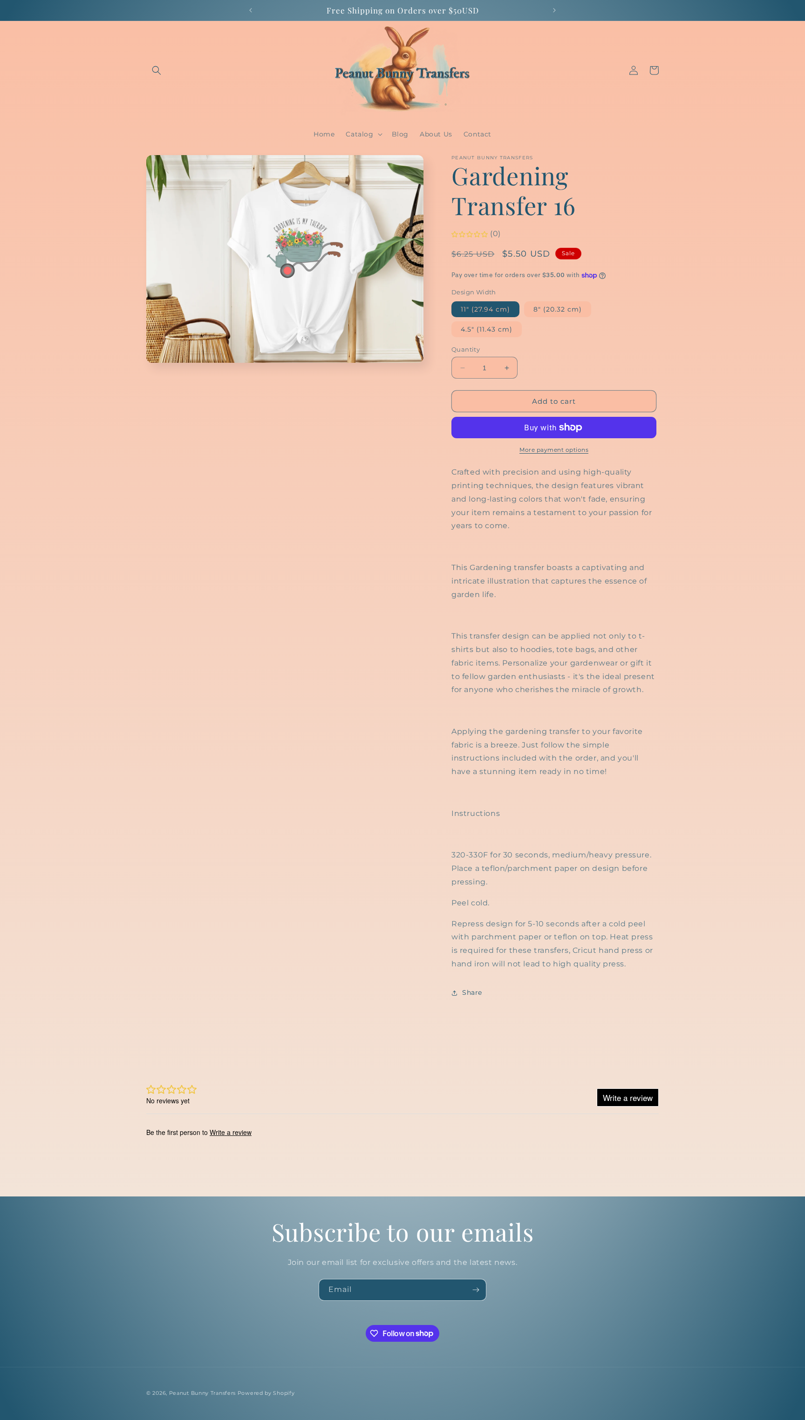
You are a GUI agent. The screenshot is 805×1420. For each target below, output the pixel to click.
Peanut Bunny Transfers (202, 1393)
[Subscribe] (475, 1290)
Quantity (465, 349)
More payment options (553, 449)
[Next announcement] (554, 10)
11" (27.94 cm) (485, 309)
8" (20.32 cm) (557, 309)
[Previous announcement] (250, 10)
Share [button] (472, 992)
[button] (156, 70)
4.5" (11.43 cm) (486, 329)
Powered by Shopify (266, 1393)
